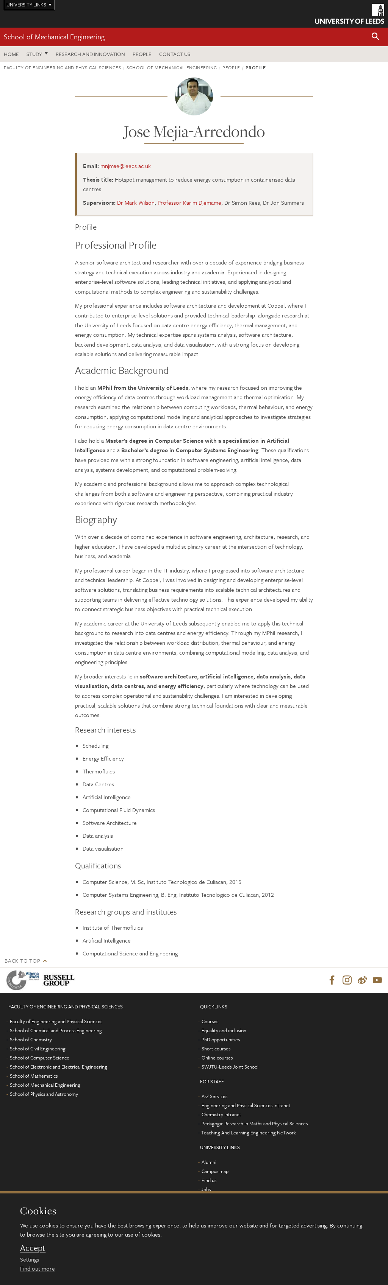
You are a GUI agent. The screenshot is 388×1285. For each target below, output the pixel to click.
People (142, 54)
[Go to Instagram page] (347, 980)
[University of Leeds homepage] (349, 14)
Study (34, 54)
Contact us (174, 54)
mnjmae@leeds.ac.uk (125, 166)
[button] (375, 37)
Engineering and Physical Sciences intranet (246, 1105)
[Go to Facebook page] (331, 980)
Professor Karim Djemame (189, 202)
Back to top (22, 961)
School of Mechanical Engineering (54, 36)
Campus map (215, 1171)
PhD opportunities (221, 1039)
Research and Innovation (90, 54)
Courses (210, 1021)
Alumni (209, 1162)
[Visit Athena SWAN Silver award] (24, 980)
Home (11, 54)
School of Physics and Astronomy (44, 1094)
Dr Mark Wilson (136, 202)
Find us (209, 1180)
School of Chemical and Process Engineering (56, 1030)
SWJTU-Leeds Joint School (230, 1066)
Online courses (217, 1057)
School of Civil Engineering (38, 1048)
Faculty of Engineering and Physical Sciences (62, 67)
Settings (29, 1259)
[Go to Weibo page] (362, 980)
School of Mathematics (34, 1076)
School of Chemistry (31, 1039)
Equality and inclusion (224, 1030)
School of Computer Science (39, 1057)
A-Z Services (214, 1096)
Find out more (37, 1268)
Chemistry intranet (221, 1114)
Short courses (216, 1048)
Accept (32, 1247)
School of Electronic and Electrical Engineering (58, 1066)
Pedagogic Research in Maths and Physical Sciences (255, 1123)
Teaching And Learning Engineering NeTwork (248, 1132)
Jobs (206, 1189)
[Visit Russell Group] (60, 980)
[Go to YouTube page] (377, 980)
